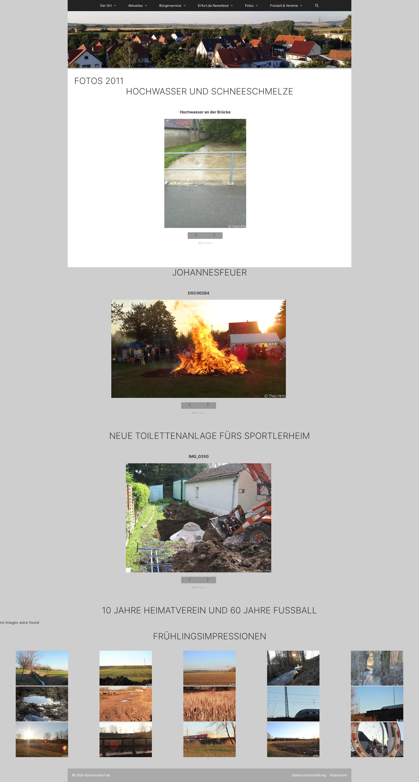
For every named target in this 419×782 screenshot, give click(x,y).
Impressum (338, 775)
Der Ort (106, 5)
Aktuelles (135, 5)
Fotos (249, 5)
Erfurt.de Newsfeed (213, 5)
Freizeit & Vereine (284, 5)
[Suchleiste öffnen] (317, 5)
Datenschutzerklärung (309, 775)
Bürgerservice (170, 5)
